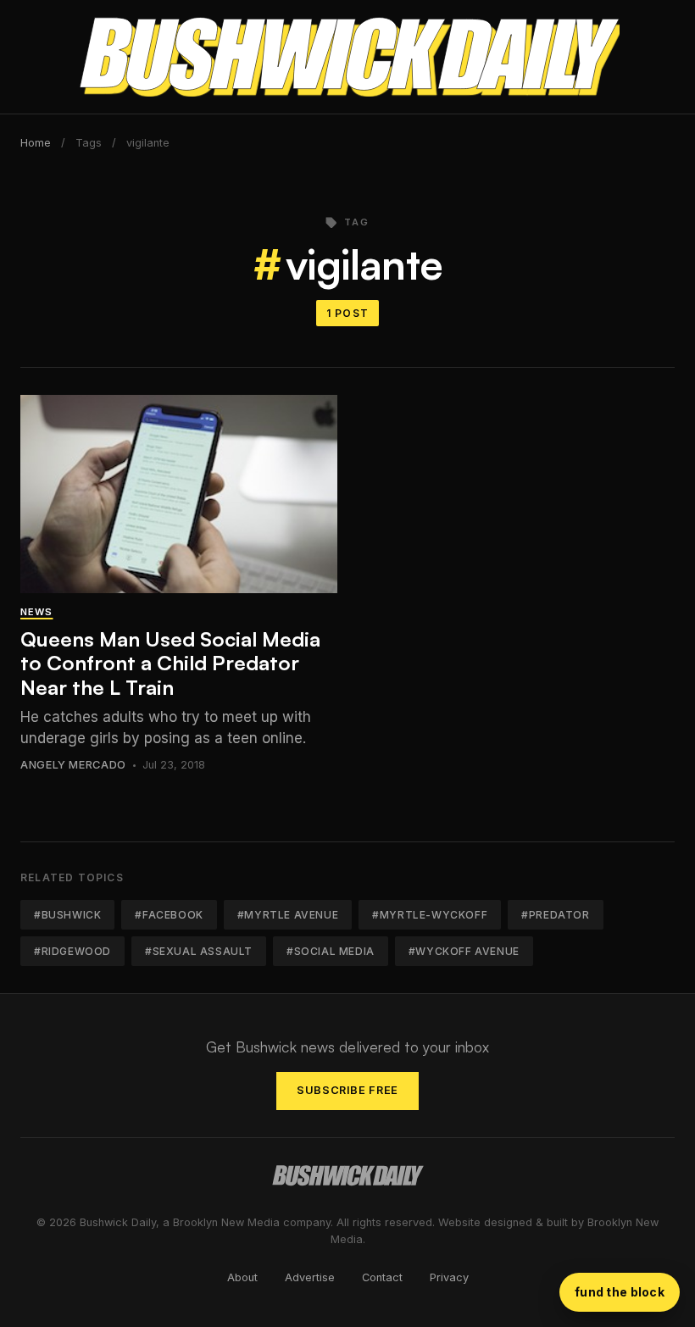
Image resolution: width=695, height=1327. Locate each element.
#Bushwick (67, 914)
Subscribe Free (347, 1090)
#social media (330, 951)
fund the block (619, 1292)
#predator (555, 914)
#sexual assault (199, 951)
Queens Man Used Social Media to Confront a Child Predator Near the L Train (170, 663)
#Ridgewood (72, 951)
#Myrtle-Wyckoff (429, 914)
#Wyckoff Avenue (464, 951)
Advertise (310, 1277)
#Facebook (169, 914)
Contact (382, 1277)
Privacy (449, 1277)
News (36, 612)
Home (35, 142)
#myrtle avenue (287, 914)
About (242, 1277)
